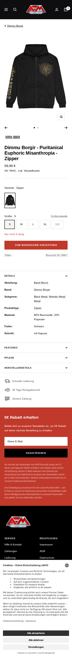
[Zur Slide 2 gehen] (37, 127)
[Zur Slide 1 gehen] (34, 127)
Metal (37, 301)
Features (11, 347)
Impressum (46, 544)
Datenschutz (47, 557)
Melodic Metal (57, 296)
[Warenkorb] (66, 9)
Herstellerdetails (18, 368)
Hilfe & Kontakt (13, 544)
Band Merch (41, 282)
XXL (57, 224)
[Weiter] (66, 127)
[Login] (56, 9)
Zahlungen (10, 551)
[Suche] (15, 9)
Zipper (38, 308)
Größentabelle (59, 216)
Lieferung (10, 557)
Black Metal (40, 296)
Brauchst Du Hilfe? (57, 255)
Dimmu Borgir (15, 25)
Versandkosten (32, 170)
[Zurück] (6, 127)
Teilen (7, 255)
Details (9, 276)
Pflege (9, 358)
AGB (42, 551)
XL (45, 224)
